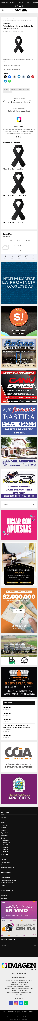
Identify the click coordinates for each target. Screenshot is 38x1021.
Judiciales (6, 845)
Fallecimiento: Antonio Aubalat (19, 111)
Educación (6, 847)
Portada (3, 817)
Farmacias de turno (12, 3)
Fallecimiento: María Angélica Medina (15, 196)
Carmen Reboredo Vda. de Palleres (20, 89)
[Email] (21, 1003)
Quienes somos (29, 3)
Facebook (4, 895)
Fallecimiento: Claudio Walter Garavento (16, 223)
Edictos (3, 838)
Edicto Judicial (7, 707)
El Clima (3, 859)
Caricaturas (6, 843)
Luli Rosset (22, 1013)
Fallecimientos (4, 2)
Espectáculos (5, 833)
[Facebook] (11, 1003)
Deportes (3, 827)
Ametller (6, 89)
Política (3, 822)
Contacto (35, 2)
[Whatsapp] (26, 1003)
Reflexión (5, 849)
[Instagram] (16, 1003)
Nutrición (5, 851)
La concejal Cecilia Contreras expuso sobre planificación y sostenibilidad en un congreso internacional (16, 727)
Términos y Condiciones (8, 880)
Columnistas (5, 840)
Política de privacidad (7, 883)
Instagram (4, 898)
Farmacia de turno (6, 865)
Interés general (5, 820)
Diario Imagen (8, 31)
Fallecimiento (7, 92)
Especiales (4, 835)
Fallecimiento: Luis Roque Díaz (13, 169)
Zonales (3, 830)
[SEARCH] (33, 504)
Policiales (4, 825)
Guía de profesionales (21, 3)
